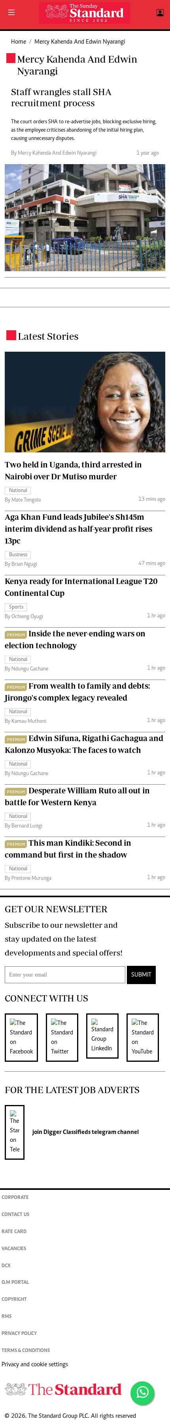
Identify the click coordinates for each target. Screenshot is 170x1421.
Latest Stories (48, 336)
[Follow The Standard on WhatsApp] (142, 1393)
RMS (6, 1317)
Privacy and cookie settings (35, 1365)
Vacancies (14, 1249)
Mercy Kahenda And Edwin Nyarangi (79, 42)
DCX (6, 1266)
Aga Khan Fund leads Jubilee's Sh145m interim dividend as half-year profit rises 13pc (78, 528)
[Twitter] (66, 1037)
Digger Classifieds (66, 1132)
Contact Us (15, 1215)
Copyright (14, 1299)
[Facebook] (25, 1037)
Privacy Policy (19, 1334)
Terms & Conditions (26, 1351)
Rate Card (14, 1232)
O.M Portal (15, 1282)
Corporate (15, 1198)
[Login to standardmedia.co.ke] (159, 13)
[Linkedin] (106, 1037)
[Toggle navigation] (11, 13)
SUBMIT (141, 975)
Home (18, 42)
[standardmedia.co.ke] (84, 13)
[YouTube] (147, 1037)
